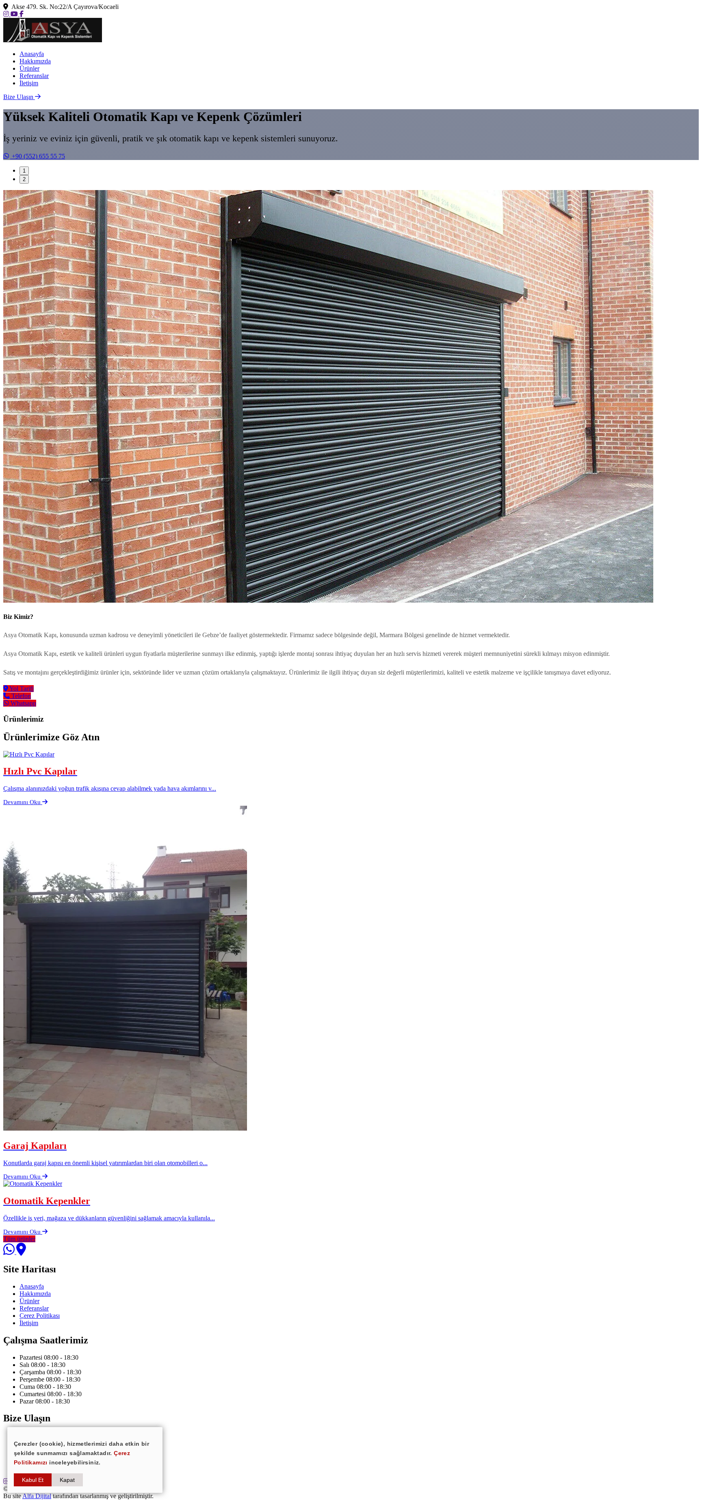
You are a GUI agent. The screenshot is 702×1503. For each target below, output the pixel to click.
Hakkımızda (35, 61)
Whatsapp (22, 703)
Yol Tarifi (21, 688)
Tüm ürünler (19, 1238)
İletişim (29, 83)
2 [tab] (24, 179)
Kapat (67, 1480)
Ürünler (29, 68)
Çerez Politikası (40, 1315)
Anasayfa (32, 53)
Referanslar (34, 75)
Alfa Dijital (36, 1495)
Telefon (20, 695)
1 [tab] (24, 171)
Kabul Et (32, 1480)
